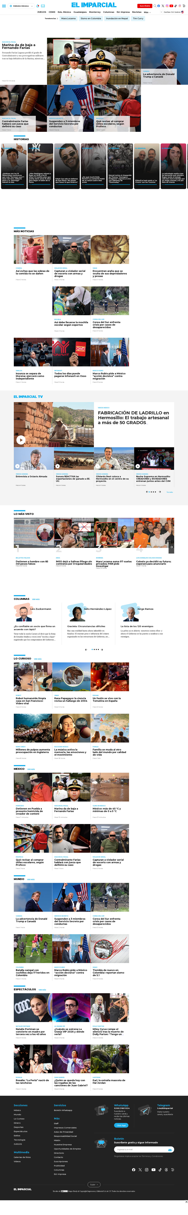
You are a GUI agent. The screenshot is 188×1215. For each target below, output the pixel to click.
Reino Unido (20, 747)
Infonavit (58, 371)
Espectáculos (20, 1131)
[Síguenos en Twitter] (163, 5)
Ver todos (170, 492)
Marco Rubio (98, 371)
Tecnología (19, 1140)
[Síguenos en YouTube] (171, 5)
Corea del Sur (98, 319)
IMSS (58, 558)
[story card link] (94, 61)
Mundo (17, 1114)
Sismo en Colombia (91, 18)
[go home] (23, 1189)
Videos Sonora (22, 474)
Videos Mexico (103, 408)
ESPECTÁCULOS (25, 989)
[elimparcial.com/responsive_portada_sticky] (186, 1201)
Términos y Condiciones (152, 1156)
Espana (96, 695)
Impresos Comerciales (65, 1127)
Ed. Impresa (123, 12)
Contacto (58, 1157)
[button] (171, 547)
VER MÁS (36, 599)
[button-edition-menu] (162, 12)
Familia (95, 747)
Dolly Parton (98, 1026)
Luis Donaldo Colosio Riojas (149, 558)
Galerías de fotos (22, 1157)
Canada (146, 71)
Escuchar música (61, 747)
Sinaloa (19, 371)
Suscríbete (145, 6)
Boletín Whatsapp (63, 1110)
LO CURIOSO (22, 658)
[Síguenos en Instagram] (167, 5)
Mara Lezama (68, 18)
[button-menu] (4, 6)
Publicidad (59, 1165)
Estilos (17, 1135)
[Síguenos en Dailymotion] (184, 5)
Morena (99, 558)
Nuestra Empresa (63, 1144)
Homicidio (20, 806)
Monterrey (95, 12)
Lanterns (96, 1077)
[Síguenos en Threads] (180, 5)
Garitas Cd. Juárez (172, 12)
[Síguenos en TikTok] (175, 5)
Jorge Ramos (145, 609)
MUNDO (19, 879)
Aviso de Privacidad (63, 1132)
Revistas (136, 12)
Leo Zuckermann (40, 609)
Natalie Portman (23, 1026)
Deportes (18, 1127)
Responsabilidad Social (65, 1136)
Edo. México (64, 12)
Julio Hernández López (98, 609)
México (17, 1110)
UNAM (95, 268)
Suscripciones (61, 1161)
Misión (57, 1140)
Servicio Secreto (56, 118)
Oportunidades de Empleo (67, 1149)
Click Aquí (121, 1125)
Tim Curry (138, 18)
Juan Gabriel (59, 1077)
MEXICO (19, 768)
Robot (18, 695)
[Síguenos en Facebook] (159, 5)
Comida (19, 268)
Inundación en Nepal (117, 18)
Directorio (59, 1153)
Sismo (95, 967)
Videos (17, 1161)
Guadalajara (80, 12)
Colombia (20, 967)
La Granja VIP (59, 1026)
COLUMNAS (21, 598)
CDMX (52, 12)
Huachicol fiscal (9, 42)
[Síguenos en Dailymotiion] (172, 1169)
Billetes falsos (23, 558)
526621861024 (122, 1108)
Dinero (17, 1123)
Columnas (108, 12)
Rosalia (19, 1077)
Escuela (57, 319)
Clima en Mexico (99, 806)
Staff (56, 1123)
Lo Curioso (19, 1118)
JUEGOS (41, 12)
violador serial (60, 268)
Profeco (99, 118)
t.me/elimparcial (165, 1108)
